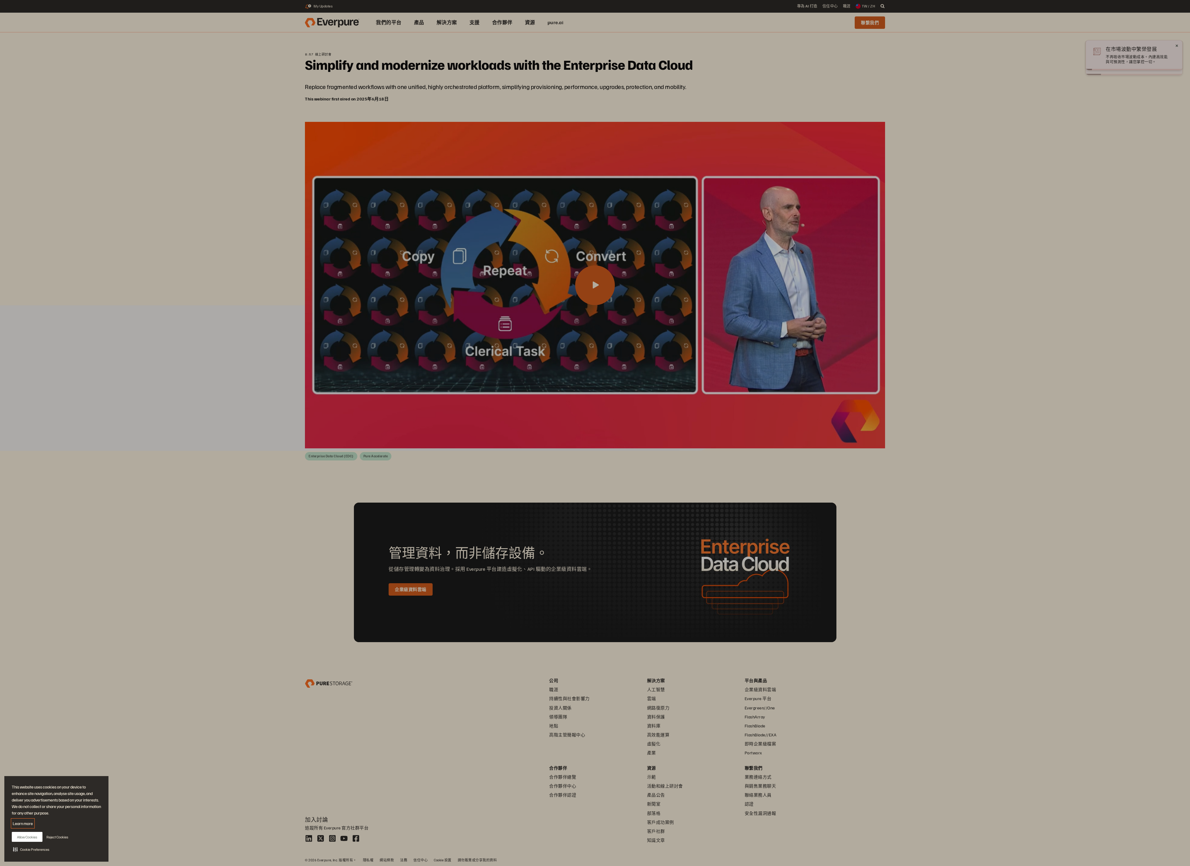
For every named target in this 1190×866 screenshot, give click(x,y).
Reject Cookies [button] (57, 837)
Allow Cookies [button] (27, 837)
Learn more (23, 823)
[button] (31, 849)
